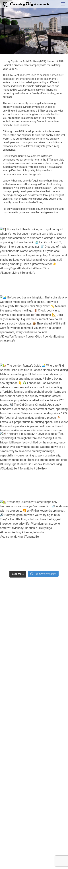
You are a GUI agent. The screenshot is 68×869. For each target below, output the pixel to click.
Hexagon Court (38, 184)
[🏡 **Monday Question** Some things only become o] (34, 534)
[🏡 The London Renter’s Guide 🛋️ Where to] (34, 397)
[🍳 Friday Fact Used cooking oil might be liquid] (34, 261)
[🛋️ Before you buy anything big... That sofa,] (34, 329)
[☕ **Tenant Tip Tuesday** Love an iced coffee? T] (34, 465)
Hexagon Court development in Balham (29, 156)
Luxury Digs (9, 61)
